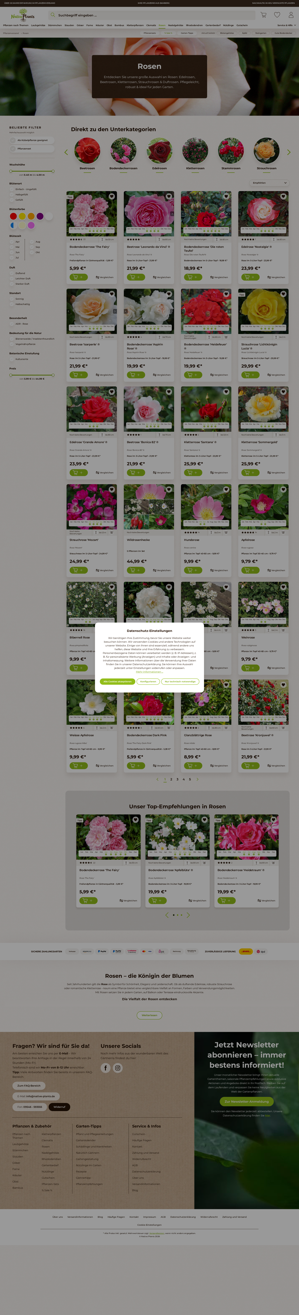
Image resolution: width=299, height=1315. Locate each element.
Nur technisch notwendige (180, 681)
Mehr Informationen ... (149, 671)
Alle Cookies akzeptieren (118, 681)
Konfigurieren (148, 681)
